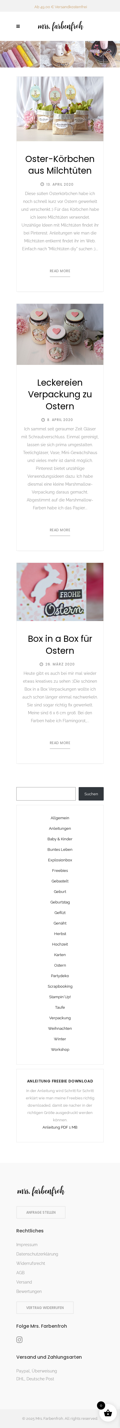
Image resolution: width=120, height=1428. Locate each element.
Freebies (60, 870)
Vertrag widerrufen (45, 1307)
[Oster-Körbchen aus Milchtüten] (60, 109)
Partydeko (60, 976)
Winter (60, 1039)
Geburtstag (60, 902)
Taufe (60, 1007)
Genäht (60, 923)
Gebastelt (60, 881)
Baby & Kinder (60, 839)
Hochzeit (60, 944)
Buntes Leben (60, 849)
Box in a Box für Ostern (60, 644)
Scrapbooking (60, 986)
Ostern (60, 965)
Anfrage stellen (41, 1212)
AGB (20, 1272)
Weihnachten (60, 1028)
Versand (24, 1282)
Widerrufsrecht (30, 1263)
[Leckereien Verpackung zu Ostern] (60, 334)
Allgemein (60, 818)
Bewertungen (29, 1291)
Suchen (91, 794)
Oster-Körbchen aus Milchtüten (60, 165)
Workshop (60, 1049)
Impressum (27, 1244)
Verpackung (60, 1018)
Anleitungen (60, 828)
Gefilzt (60, 912)
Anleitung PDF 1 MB (60, 1127)
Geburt (60, 891)
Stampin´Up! (60, 997)
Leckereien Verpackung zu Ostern (60, 394)
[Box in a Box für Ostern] (60, 592)
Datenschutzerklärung (37, 1254)
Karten (60, 955)
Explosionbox (60, 860)
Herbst (60, 934)
